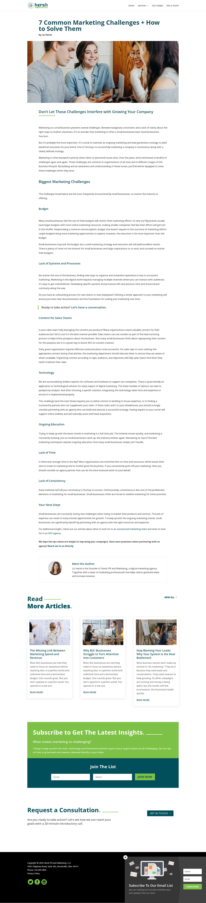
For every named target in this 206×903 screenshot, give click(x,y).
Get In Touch (173, 6)
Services (142, 6)
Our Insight (157, 6)
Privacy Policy (33, 873)
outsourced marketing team (132, 529)
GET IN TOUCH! (159, 813)
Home (131, 6)
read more (36, 692)
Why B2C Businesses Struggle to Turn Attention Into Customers (101, 654)
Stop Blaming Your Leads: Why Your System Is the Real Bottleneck (155, 654)
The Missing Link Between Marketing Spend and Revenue (47, 654)
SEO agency (54, 533)
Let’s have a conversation (88, 307)
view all (169, 597)
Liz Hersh (47, 34)
